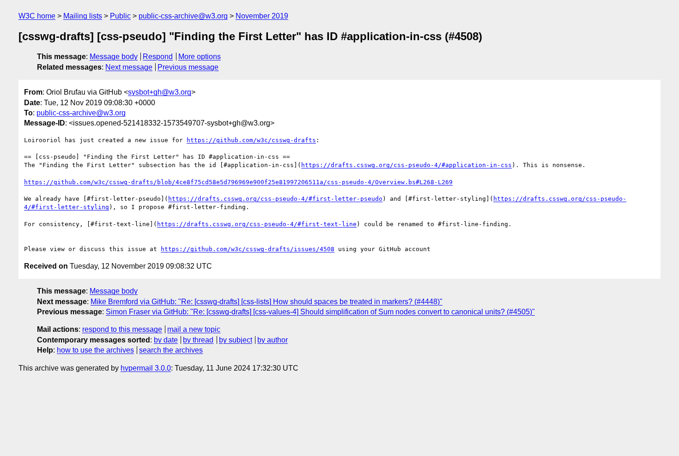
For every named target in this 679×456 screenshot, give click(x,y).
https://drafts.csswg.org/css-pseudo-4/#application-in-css (406, 165)
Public (120, 16)
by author (272, 340)
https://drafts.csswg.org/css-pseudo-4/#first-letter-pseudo (275, 198)
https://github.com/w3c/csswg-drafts (251, 140)
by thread (198, 340)
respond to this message (122, 329)
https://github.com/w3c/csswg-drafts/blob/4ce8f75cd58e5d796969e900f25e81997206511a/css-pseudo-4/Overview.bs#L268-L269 (238, 182)
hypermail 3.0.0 (146, 368)
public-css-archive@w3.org (183, 16)
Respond (158, 56)
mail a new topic (193, 329)
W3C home (36, 16)
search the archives (171, 350)
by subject (235, 340)
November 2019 (262, 16)
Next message (128, 67)
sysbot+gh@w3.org (159, 92)
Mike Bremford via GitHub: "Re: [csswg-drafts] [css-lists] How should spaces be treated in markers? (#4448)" (267, 302)
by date (166, 340)
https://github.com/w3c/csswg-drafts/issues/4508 (247, 249)
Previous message (188, 67)
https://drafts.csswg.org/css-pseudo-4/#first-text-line (257, 224)
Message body (114, 56)
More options (199, 56)
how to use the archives (95, 350)
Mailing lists (82, 16)
